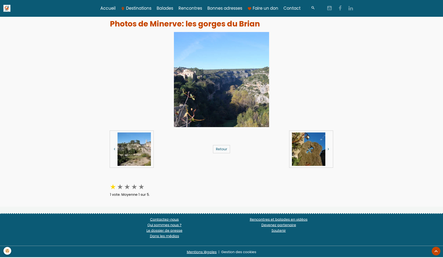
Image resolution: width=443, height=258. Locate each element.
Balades (165, 8)
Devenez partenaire (278, 225)
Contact (292, 8)
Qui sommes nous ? (164, 225)
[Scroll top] (436, 251)
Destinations (138, 8)
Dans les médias (164, 236)
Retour (221, 149)
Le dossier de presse (164, 230)
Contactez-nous (164, 219)
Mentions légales (202, 252)
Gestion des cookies (238, 252)
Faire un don (265, 8)
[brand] (7, 8)
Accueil (108, 8)
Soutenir (279, 230)
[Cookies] (7, 251)
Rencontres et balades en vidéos (279, 219)
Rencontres (190, 8)
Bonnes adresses (224, 8)
